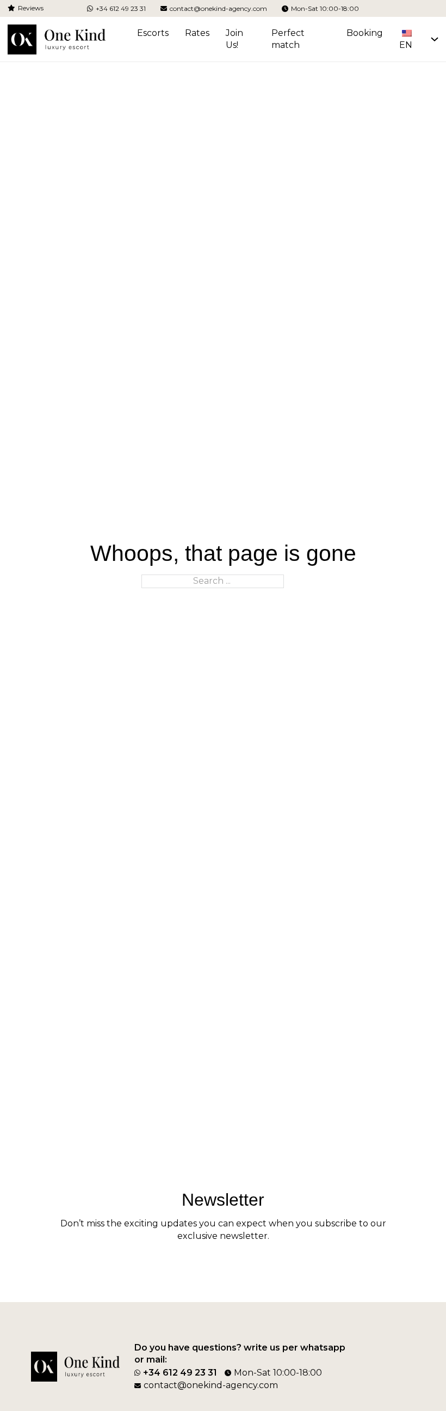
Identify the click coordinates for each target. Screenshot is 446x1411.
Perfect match (288, 39)
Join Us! (234, 39)
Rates (197, 33)
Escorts (153, 33)
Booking (364, 33)
